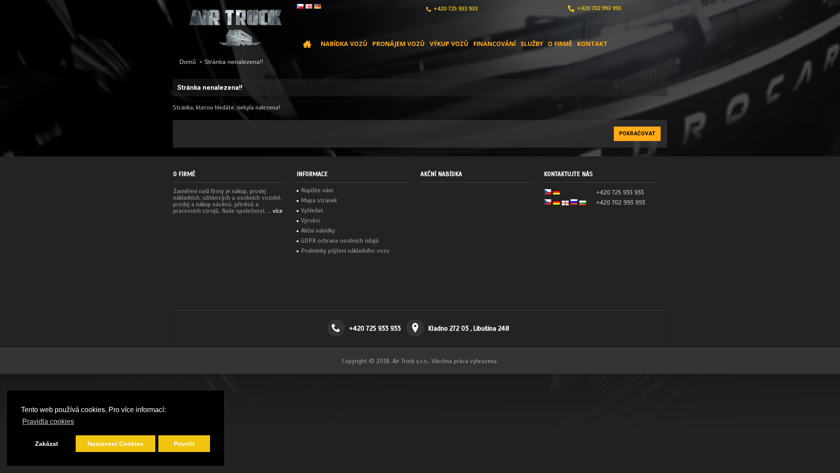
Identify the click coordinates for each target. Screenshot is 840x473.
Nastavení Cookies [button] (116, 443)
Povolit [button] (184, 443)
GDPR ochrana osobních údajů (340, 240)
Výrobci (310, 220)
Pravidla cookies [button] (48, 421)
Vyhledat (312, 210)
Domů (187, 61)
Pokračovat (637, 134)
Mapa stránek (319, 200)
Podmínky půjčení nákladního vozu (345, 250)
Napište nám (317, 190)
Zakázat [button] (46, 443)
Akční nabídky (318, 230)
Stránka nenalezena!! (233, 61)
